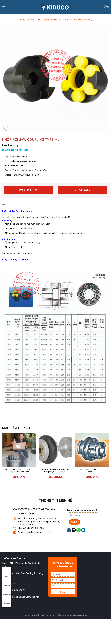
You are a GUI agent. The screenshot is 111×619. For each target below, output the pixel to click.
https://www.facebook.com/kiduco (31, 170)
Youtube (7, 585)
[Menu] (3, 7)
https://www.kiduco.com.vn (26, 175)
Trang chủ (24, 19)
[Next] (109, 458)
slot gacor (86, 544)
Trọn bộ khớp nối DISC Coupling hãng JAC (92, 470)
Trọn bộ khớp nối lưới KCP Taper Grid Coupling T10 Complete (19, 470)
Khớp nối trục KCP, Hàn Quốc (48, 19)
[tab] (5, 204)
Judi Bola (9, 544)
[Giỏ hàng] (106, 7)
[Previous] (2, 458)
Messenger (7, 594)
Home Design (13, 547)
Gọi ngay (7, 603)
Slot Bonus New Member (25, 544)
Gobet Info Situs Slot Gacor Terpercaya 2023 (59, 544)
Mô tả (5, 205)
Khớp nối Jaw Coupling (79, 19)
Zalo (6, 576)
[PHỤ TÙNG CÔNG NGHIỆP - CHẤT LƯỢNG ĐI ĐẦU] (55, 7)
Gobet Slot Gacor (28, 547)
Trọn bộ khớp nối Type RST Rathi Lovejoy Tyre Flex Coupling (55, 470)
